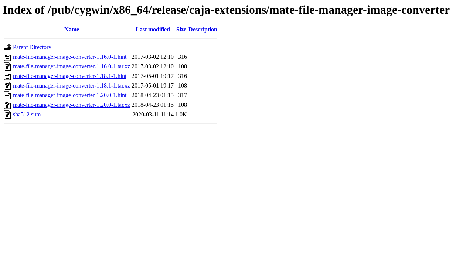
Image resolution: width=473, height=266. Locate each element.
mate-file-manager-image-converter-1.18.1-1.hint (69, 76)
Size (181, 29)
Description (202, 29)
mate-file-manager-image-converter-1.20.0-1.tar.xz (71, 105)
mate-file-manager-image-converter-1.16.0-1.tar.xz (71, 66)
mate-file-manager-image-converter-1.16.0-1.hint (69, 57)
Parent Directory (32, 47)
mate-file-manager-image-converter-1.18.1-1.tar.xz (71, 85)
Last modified (153, 29)
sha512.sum (27, 114)
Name (71, 29)
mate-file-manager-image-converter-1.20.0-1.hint (69, 95)
